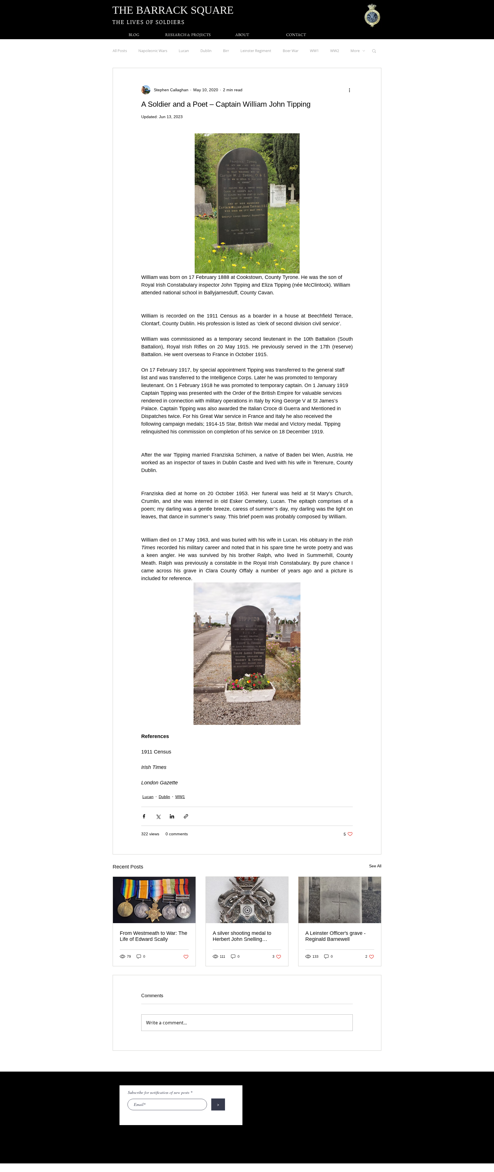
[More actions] (349, 89)
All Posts (120, 50)
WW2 (334, 50)
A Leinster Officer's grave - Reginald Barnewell (335, 936)
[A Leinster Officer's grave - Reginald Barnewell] (339, 900)
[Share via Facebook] (144, 816)
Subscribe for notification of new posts (158, 1092)
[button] (374, 50)
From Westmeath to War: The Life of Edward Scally (153, 936)
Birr (226, 50)
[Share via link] (186, 816)
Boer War (290, 50)
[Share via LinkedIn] (172, 816)
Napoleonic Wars (152, 50)
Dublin (206, 50)
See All (375, 866)
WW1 (314, 50)
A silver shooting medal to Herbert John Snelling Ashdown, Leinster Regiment (245, 936)
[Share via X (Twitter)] (158, 816)
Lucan (184, 50)
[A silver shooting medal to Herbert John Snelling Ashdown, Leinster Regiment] (247, 900)
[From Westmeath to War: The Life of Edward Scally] (154, 900)
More (355, 50)
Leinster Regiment (255, 50)
